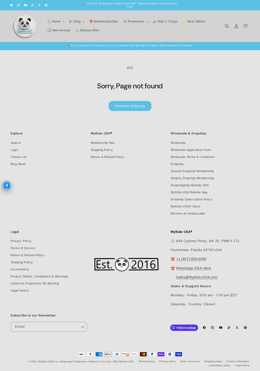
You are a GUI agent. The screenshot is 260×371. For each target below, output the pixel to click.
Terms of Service (23, 248)
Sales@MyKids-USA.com (197, 277)
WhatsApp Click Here (193, 268)
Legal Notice (20, 290)
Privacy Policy (21, 241)
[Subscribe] (82, 327)
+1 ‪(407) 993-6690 (191, 259)
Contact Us (19, 157)
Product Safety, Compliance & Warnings (39, 276)
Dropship (177, 164)
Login (14, 150)
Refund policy (147, 361)
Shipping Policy (102, 150)
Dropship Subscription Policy (191, 199)
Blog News (18, 164)
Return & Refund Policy (108, 157)
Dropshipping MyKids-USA (190, 185)
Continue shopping (130, 106)
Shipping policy (213, 361)
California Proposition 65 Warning (35, 283)
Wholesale (178, 143)
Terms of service (190, 361)
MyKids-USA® (46, 361)
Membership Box (103, 143)
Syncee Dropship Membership (192, 171)
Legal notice (242, 365)
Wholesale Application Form (191, 150)
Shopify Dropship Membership (192, 178)
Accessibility (20, 269)
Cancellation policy (220, 365)
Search (16, 143)
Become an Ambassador (188, 213)
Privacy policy (167, 361)
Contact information (238, 361)
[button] (55, 21)
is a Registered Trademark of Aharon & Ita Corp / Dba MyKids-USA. (95, 361)
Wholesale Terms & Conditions (193, 157)
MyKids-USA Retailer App (189, 192)
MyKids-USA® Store (185, 206)
